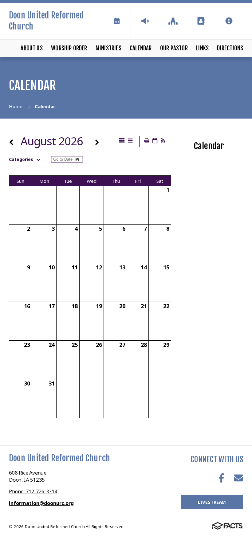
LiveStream (212, 502)
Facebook (221, 478)
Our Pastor (174, 48)
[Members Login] (201, 21)
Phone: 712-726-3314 (33, 491)
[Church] (173, 21)
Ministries (108, 48)
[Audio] (145, 21)
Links (202, 48)
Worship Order (69, 48)
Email (238, 478)
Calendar (141, 48)
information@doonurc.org (41, 503)
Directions (230, 48)
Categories (21, 159)
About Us (32, 48)
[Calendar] (117, 21)
